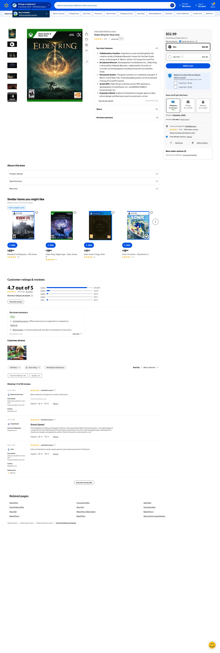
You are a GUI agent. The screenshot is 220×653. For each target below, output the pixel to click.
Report (55, 404)
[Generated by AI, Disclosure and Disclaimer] (157, 101)
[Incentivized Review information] (45, 399)
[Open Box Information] (182, 57)
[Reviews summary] (109, 39)
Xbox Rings (13, 503)
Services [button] (25, 14)
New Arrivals (111, 13)
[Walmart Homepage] (6, 5)
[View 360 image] (86, 56)
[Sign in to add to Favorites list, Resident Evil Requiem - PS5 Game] (37, 212)
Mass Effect (81, 516)
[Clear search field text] (166, 5)
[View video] (86, 50)
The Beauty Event (126, 13)
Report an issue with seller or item (182, 133)
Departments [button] (10, 14)
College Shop (74, 13)
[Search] (172, 5)
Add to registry (202, 143)
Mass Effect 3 (148, 512)
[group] (106, 39)
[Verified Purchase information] (54, 390)
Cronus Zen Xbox (83, 503)
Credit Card (197, 13)
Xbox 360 (13, 512)
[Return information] (195, 41)
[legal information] (186, 38)
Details (189, 137)
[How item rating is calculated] (32, 296)
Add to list (179, 143)
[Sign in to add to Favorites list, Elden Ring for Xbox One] (86, 39)
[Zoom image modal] (86, 45)
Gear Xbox (147, 503)
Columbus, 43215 (179, 115)
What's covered (180, 77)
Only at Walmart (183, 13)
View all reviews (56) (84, 483)
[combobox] (115, 5)
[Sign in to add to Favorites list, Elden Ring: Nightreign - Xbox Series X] (75, 212)
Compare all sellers (189, 155)
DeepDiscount (190, 126)
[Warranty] (157, 189)
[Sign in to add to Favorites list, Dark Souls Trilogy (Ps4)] (113, 212)
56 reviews (29, 292)
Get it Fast (86, 13)
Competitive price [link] (20, 321)
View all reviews (15, 302)
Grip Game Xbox (149, 507)
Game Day (141, 13)
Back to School (59, 13)
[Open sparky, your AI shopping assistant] (212, 645)
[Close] (47, 14)
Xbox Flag (80, 507)
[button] (185, 5)
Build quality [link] (18, 330)
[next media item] (87, 61)
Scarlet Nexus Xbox (16, 507)
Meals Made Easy (155, 13)
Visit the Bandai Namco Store (105, 31)
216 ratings (114, 39)
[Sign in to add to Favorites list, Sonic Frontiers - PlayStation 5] (151, 212)
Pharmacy (98, 13)
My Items (169, 13)
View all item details (106, 101)
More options (185, 119)
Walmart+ (209, 13)
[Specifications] (157, 181)
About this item (16, 165)
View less (76, 334)
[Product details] (157, 174)
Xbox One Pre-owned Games (154, 516)
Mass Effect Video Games (86, 512)
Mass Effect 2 (14, 516)
